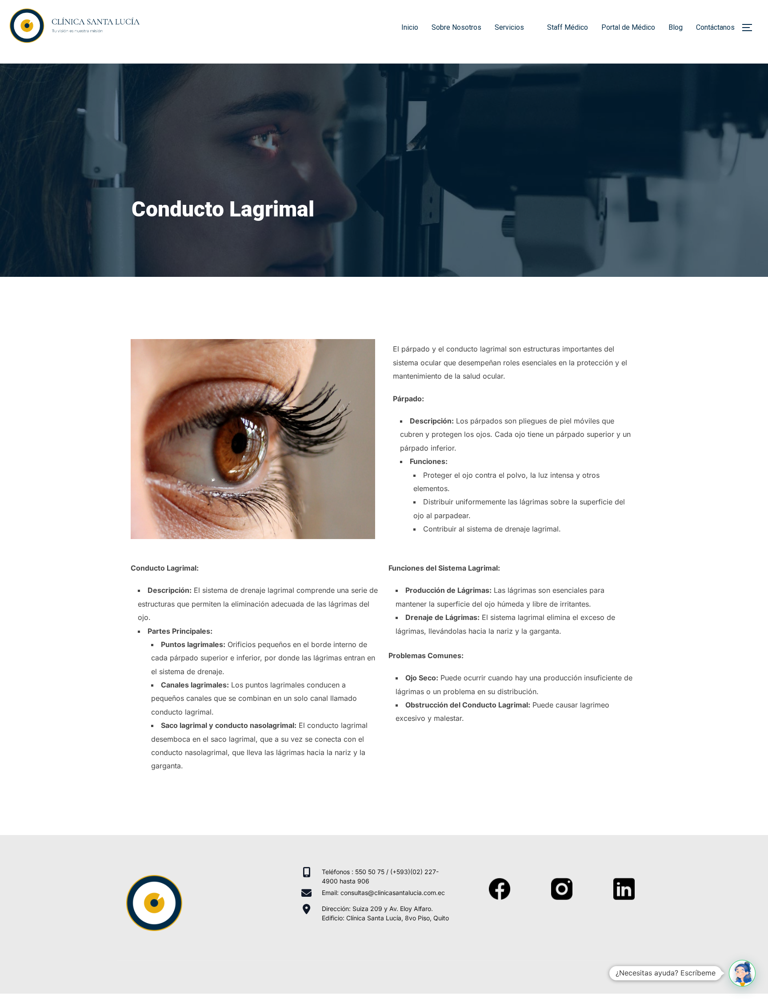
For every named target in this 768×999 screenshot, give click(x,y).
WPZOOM (636, 976)
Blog (675, 27)
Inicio (409, 27)
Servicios (509, 27)
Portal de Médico (628, 27)
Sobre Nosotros (456, 27)
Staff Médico (567, 27)
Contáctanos (715, 27)
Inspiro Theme (587, 976)
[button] (742, 973)
